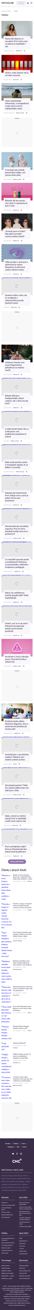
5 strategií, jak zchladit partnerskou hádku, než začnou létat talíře (15, 172)
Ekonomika (23, 1260)
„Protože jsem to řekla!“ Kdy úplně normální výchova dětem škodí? (15, 233)
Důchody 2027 (23, 1273)
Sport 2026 (23, 1233)
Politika (4, 1233)
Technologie (6, 1260)
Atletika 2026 (22, 1251)
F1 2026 (21, 1248)
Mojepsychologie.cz (6, 11)
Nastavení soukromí (11, 1301)
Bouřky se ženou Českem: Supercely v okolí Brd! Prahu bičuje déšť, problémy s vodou (22, 877)
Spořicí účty (22, 1268)
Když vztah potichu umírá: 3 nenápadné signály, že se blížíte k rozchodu (16, 464)
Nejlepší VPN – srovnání (7, 1276)
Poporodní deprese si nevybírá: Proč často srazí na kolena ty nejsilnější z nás (16, 42)
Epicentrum (4, 1202)
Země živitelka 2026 (24, 1278)
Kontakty (7, 1143)
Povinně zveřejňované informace (17, 1305)
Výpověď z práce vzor (7, 1250)
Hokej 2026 (22, 1243)
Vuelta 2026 (22, 1190)
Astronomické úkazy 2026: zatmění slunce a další (25, 1213)
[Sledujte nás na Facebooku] (17, 1153)
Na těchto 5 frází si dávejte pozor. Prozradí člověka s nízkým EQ (17, 659)
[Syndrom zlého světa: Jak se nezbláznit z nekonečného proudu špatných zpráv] (17, 286)
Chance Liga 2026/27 (10, 1190)
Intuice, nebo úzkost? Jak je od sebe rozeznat (17, 74)
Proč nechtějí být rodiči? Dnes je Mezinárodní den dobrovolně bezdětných (16, 849)
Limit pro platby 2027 (24, 1270)
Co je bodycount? (5, 1217)
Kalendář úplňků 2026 (7, 1214)
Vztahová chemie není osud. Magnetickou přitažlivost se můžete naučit (14, 366)
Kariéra (24, 1147)
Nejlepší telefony (5, 1268)
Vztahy (16, 11)
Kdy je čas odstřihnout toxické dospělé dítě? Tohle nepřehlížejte (16, 595)
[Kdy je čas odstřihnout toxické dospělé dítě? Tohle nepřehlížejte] (17, 584)
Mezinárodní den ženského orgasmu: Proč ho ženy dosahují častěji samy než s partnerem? (16, 530)
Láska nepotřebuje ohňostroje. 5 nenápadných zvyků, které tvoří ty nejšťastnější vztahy (17, 105)
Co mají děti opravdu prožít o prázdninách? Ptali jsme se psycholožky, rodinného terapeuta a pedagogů (17, 563)
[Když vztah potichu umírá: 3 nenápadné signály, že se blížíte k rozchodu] (17, 453)
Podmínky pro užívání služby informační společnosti (17, 1296)
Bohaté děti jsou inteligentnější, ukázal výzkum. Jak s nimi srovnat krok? (16, 399)
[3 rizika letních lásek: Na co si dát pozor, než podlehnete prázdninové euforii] (17, 420)
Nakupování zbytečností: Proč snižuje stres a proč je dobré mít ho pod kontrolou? (16, 497)
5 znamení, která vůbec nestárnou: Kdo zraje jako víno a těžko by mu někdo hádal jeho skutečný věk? (22, 1079)
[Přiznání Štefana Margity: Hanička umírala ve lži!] (6, 1032)
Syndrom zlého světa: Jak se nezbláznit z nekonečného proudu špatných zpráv (16, 299)
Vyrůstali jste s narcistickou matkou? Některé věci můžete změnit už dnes (17, 757)
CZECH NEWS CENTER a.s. (24, 1286)
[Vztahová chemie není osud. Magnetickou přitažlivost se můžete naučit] (17, 353)
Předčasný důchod (24, 1265)
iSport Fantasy (11, 1178)
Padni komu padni (5, 1248)
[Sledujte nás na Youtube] (13, 1153)
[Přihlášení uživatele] (28, 3)
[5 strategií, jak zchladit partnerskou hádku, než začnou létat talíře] (17, 161)
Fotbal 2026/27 (23, 1241)
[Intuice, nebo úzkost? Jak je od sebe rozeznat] (17, 64)
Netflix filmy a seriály (6, 1278)
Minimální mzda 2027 (24, 1276)
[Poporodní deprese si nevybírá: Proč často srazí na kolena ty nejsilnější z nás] (17, 30)
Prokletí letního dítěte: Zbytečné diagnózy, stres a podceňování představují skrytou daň (16, 725)
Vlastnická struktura (22, 1301)
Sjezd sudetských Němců (7, 1242)
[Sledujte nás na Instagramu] (21, 1153)
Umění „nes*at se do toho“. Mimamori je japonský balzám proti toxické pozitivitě (16, 627)
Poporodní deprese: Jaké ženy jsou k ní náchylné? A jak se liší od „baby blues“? (22, 988)
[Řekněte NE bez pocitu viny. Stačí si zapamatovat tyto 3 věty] (17, 191)
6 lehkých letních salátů (25, 1226)
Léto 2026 (23, 1197)
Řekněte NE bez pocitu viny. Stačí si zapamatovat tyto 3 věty (16, 203)
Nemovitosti (11, 1181)
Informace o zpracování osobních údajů (14, 1298)
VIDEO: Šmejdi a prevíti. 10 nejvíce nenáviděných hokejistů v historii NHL (22, 1056)
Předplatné (11, 1147)
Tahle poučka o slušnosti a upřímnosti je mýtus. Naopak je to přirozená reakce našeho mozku (16, 266)
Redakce (16, 1143)
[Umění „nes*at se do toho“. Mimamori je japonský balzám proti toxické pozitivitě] (17, 614)
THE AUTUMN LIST (19, 1043)
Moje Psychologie (7, 1175)
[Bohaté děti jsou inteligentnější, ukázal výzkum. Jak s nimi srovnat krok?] (17, 387)
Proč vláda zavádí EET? (7, 1245)
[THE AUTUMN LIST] (6, 1046)
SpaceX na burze (5, 1265)
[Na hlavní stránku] (7, 2)
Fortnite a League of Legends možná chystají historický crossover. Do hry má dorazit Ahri (22, 906)
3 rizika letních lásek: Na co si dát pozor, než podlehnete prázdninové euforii (17, 433)
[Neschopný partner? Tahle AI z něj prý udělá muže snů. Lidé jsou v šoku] (17, 776)
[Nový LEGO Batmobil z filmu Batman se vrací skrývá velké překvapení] (6, 1014)
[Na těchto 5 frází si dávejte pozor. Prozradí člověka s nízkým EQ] (17, 648)
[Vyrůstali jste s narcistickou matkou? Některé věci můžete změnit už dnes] (17, 745)
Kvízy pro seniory (5, 1212)
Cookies (27, 1298)
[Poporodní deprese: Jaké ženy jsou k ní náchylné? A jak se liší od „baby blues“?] (6, 994)
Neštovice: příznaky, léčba (8, 1205)
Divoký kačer (4, 1253)
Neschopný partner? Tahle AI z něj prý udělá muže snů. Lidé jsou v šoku (17, 787)
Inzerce (24, 1143)
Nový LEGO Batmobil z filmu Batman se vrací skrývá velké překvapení (22, 1008)
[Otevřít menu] (31, 3)
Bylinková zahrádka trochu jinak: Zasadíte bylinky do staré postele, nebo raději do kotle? (22, 963)
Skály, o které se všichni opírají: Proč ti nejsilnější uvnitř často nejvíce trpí (15, 818)
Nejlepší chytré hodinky (7, 1273)
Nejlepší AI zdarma (6, 1270)
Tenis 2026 (22, 1246)
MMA (20, 1238)
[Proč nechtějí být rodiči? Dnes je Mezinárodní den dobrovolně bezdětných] (17, 837)
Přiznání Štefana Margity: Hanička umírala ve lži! (21, 1027)
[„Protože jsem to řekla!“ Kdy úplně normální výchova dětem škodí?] (17, 222)
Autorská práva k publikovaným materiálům (17, 1294)
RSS (18, 1147)
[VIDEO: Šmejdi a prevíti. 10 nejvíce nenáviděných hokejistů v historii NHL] (6, 1063)
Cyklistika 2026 (23, 1253)
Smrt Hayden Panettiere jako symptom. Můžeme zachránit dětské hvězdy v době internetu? (22, 934)
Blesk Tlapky (18, 1175)
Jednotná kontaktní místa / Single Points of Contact (17, 1303)
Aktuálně (5, 1197)
